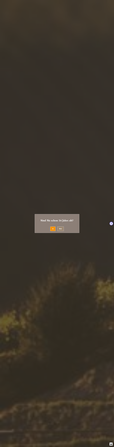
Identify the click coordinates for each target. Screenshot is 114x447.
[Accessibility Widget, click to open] (111, 223)
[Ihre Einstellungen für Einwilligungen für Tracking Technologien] (111, 444)
